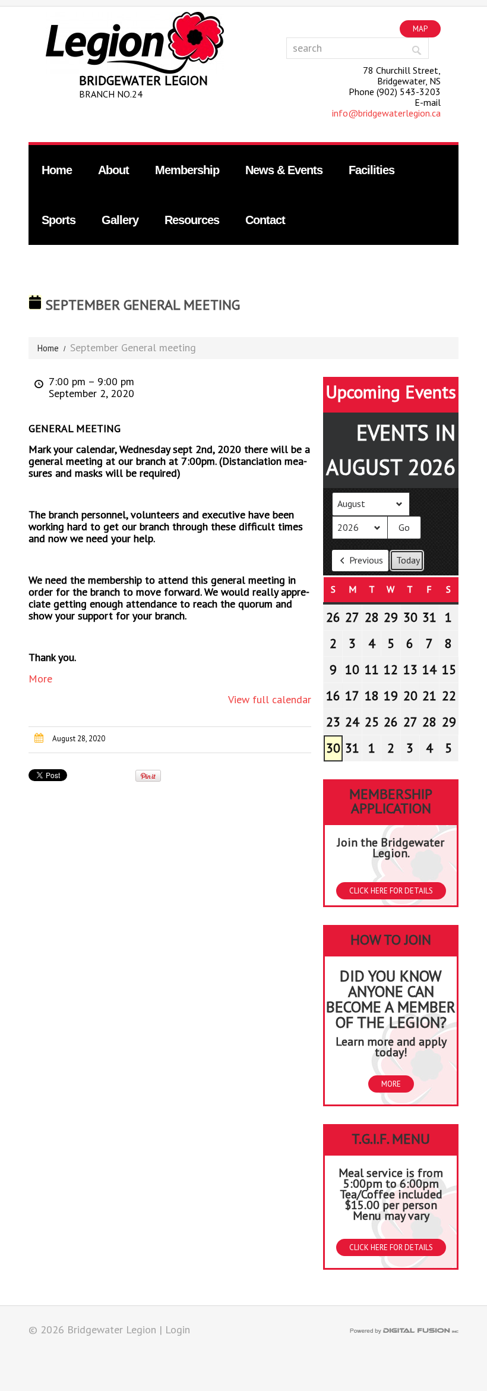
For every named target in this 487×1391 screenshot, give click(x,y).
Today (408, 560)
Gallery (120, 219)
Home (57, 170)
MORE (391, 1084)
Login (177, 1329)
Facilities (371, 170)
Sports (58, 219)
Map (420, 29)
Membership (187, 170)
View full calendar (269, 699)
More (40, 678)
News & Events (283, 170)
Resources (192, 219)
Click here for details (391, 891)
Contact (265, 219)
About (113, 170)
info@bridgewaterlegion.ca (386, 113)
